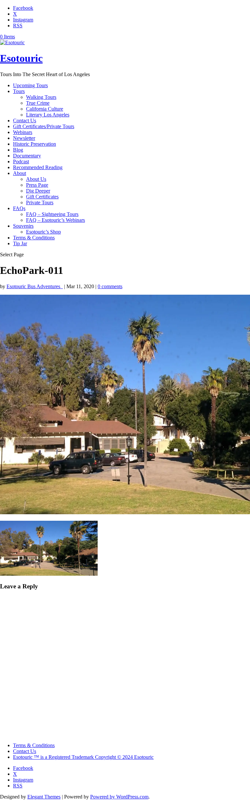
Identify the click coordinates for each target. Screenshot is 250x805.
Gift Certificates (42, 196)
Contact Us (24, 120)
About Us (36, 179)
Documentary (27, 155)
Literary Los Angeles (47, 114)
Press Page (37, 185)
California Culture (44, 109)
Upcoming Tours (30, 85)
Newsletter (24, 138)
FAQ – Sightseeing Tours (52, 214)
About (19, 173)
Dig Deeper (38, 191)
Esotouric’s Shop (43, 232)
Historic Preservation (34, 144)
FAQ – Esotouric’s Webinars (55, 220)
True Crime (37, 103)
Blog (18, 150)
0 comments (110, 286)
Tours (19, 91)
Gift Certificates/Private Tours (43, 126)
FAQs (19, 208)
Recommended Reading (37, 167)
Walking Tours (41, 97)
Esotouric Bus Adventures (35, 286)
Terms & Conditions (34, 237)
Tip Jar (20, 243)
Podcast (21, 161)
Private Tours (39, 202)
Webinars (22, 132)
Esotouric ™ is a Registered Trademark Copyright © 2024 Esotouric (83, 757)
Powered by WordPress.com (119, 796)
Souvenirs (23, 226)
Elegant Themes (44, 796)
